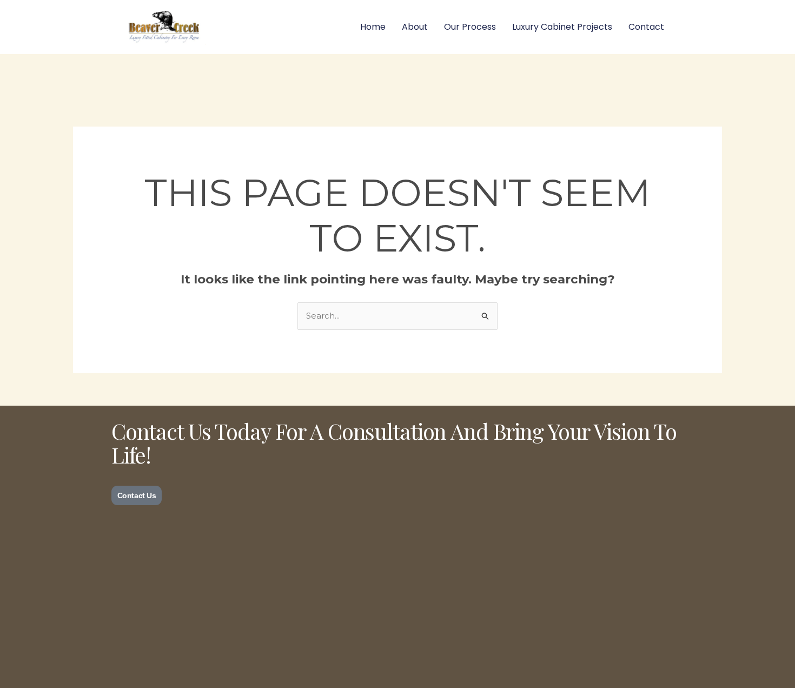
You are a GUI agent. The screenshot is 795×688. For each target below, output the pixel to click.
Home (373, 27)
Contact (646, 27)
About (415, 27)
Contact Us (136, 495)
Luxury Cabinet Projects (562, 27)
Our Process (470, 27)
